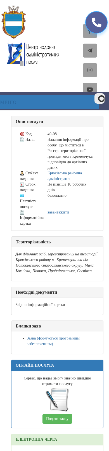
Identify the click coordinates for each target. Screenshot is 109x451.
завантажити (58, 212)
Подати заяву (57, 419)
